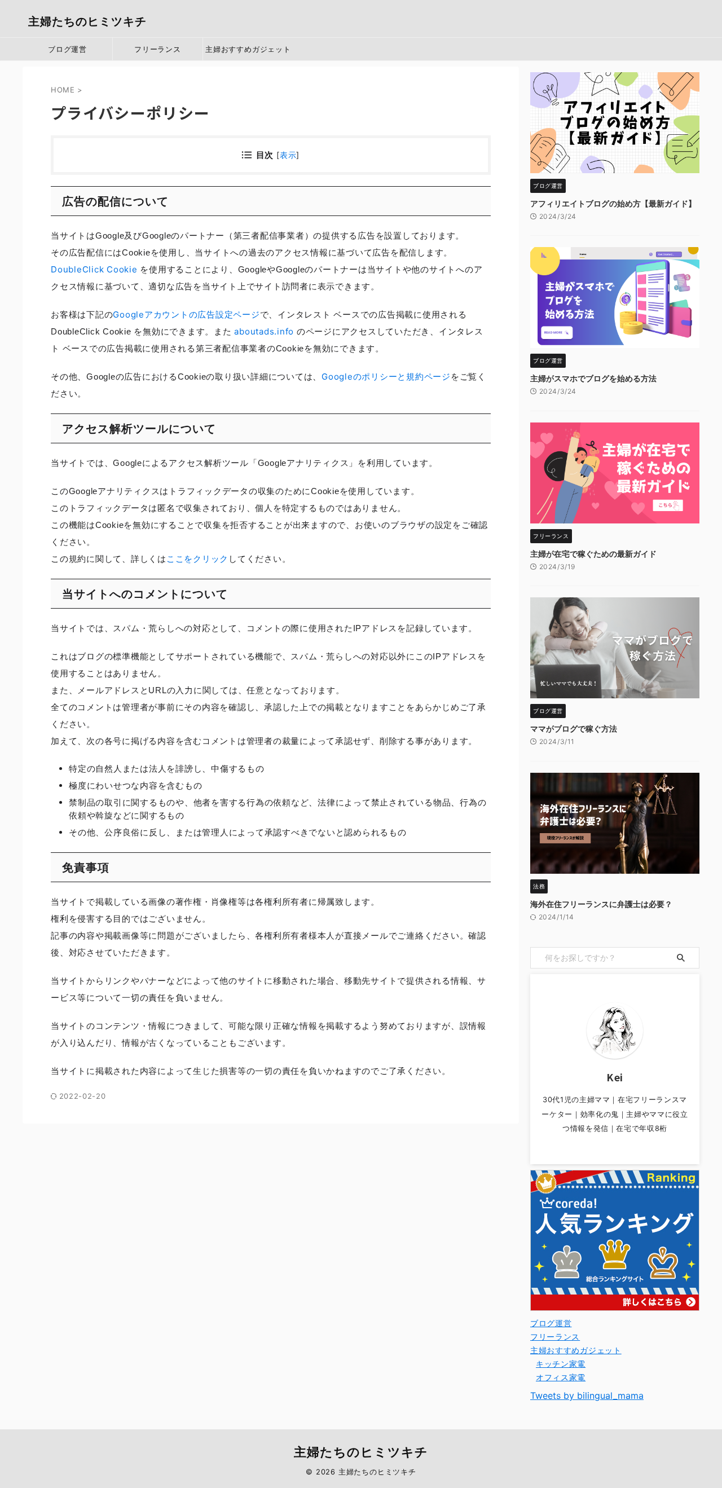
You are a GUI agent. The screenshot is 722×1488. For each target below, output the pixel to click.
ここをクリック (197, 558)
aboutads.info (264, 331)
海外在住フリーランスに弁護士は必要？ (601, 904)
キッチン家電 (560, 1363)
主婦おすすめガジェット (248, 49)
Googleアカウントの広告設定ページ (186, 314)
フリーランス (157, 49)
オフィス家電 (560, 1377)
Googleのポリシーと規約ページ (386, 376)
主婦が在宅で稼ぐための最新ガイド (593, 553)
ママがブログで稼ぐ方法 (573, 728)
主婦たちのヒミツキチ (87, 21)
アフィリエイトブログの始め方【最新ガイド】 (613, 203)
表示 (288, 155)
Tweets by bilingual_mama (587, 1395)
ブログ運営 (67, 49)
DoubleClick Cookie (94, 269)
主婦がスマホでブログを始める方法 (593, 378)
